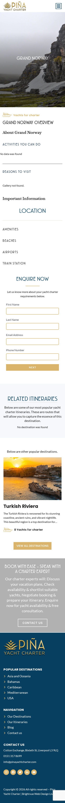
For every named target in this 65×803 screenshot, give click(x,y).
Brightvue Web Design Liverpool (41, 793)
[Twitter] (20, 772)
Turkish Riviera (20, 506)
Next (32, 367)
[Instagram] (6, 772)
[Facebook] (13, 772)
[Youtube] (34, 772)
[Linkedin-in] (27, 772)
